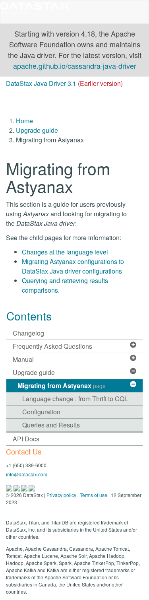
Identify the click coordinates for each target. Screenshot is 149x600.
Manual (23, 359)
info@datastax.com (26, 474)
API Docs (26, 438)
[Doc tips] (17, 487)
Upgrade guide (37, 130)
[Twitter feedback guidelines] (25, 487)
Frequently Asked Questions (52, 346)
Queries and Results (51, 424)
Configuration (41, 411)
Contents (29, 316)
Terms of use (93, 494)
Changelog (28, 333)
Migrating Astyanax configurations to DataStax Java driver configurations (73, 266)
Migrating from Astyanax (61, 385)
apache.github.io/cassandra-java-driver (74, 65)
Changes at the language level (65, 251)
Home (24, 120)
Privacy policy (61, 494)
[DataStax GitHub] (32, 487)
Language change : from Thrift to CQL (75, 398)
